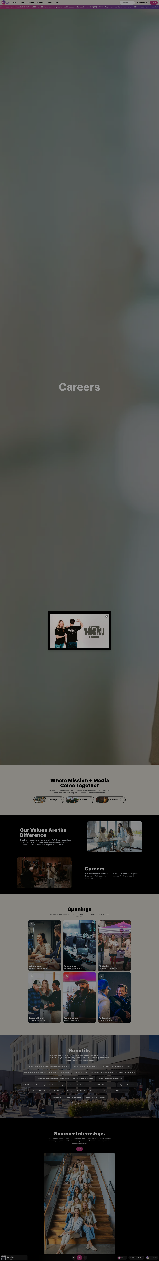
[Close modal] (106, 616)
